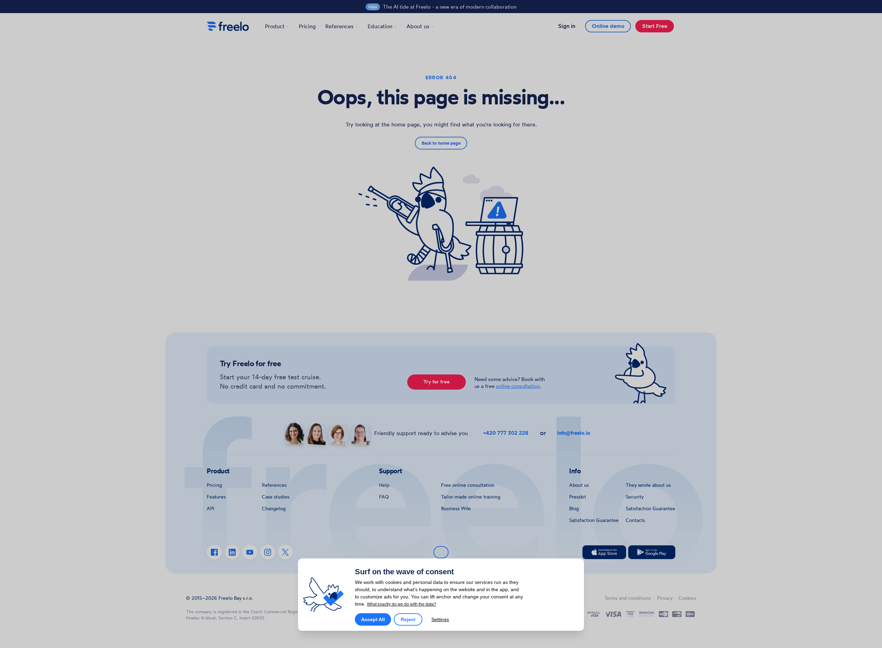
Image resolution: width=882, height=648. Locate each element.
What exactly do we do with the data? (401, 604)
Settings (440, 619)
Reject (408, 619)
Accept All (373, 619)
